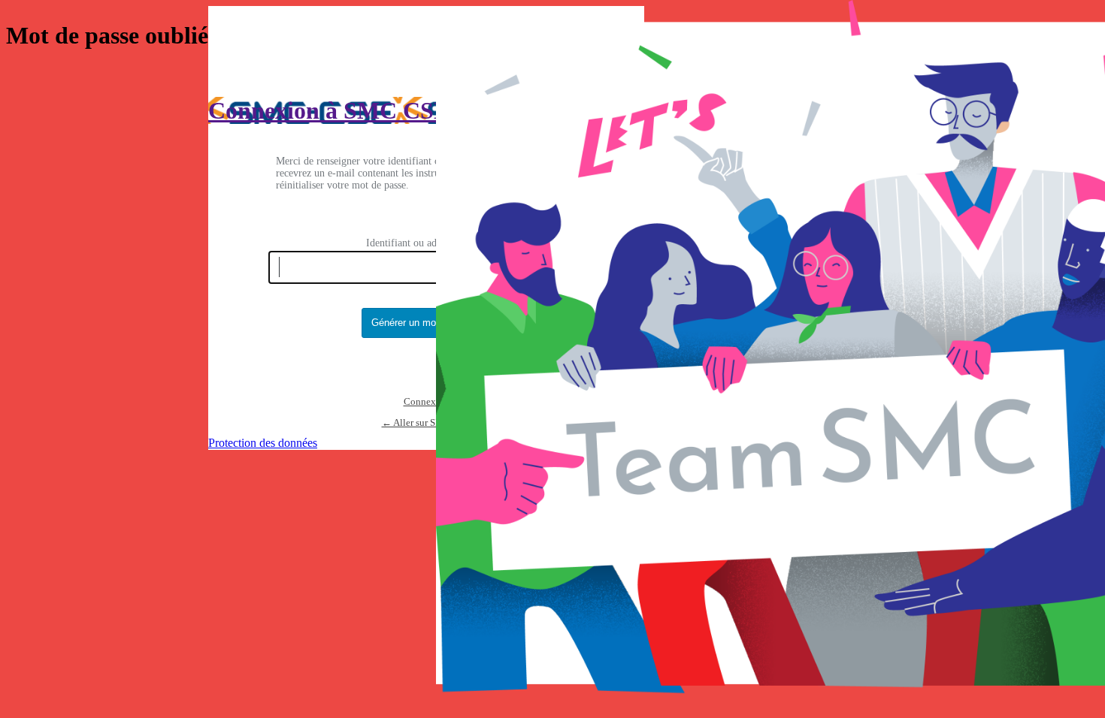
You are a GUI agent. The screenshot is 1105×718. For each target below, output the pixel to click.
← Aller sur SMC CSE (426, 422)
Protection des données (262, 442)
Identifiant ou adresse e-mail (426, 243)
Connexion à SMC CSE (329, 110)
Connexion (427, 401)
